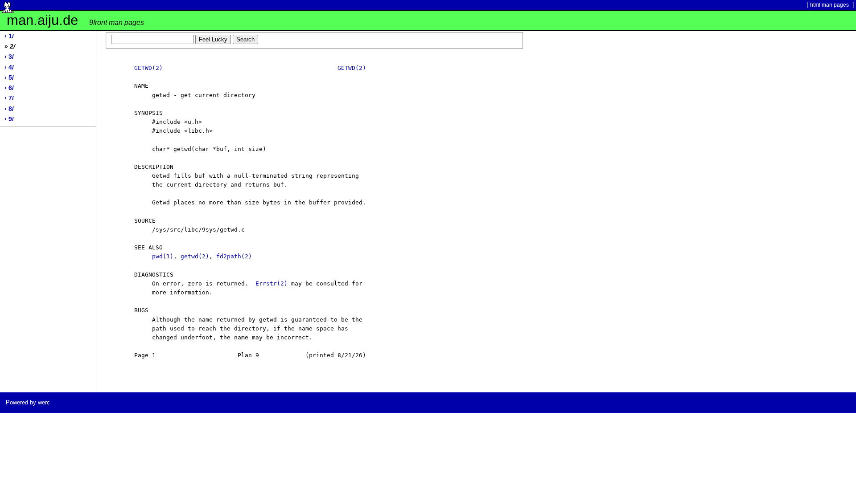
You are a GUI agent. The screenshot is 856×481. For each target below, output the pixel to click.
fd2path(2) (234, 256)
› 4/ (9, 67)
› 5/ (9, 77)
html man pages (829, 5)
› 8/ (9, 109)
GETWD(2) (148, 68)
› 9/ (9, 119)
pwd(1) (162, 256)
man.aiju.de (75, 20)
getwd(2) (195, 256)
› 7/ (9, 98)
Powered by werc (28, 402)
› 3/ (9, 56)
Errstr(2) (271, 283)
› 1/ (9, 36)
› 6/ (9, 88)
